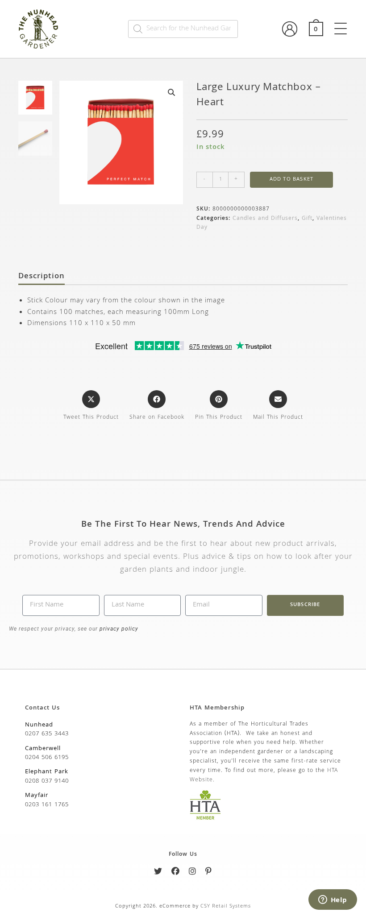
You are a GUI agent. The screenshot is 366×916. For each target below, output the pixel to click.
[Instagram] (192, 872)
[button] (171, 92)
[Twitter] (158, 872)
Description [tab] (41, 277)
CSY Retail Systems (225, 906)
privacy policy (118, 629)
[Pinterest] (208, 872)
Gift (307, 218)
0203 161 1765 (47, 805)
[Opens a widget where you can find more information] (332, 900)
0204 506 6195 (47, 758)
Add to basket (292, 179)
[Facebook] (175, 872)
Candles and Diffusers (265, 218)
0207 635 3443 (47, 734)
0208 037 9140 (47, 781)
